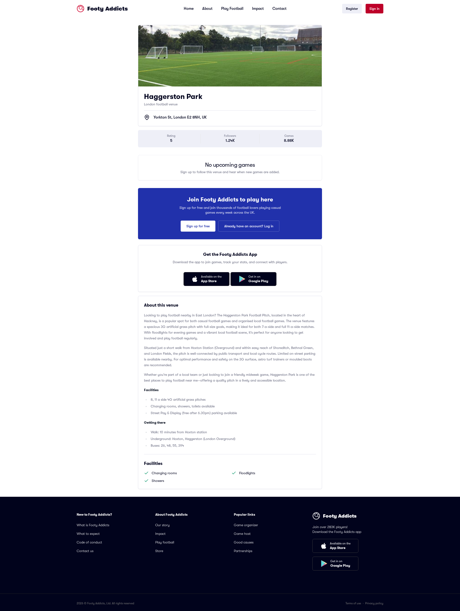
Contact (279, 8)
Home (189, 8)
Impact (258, 8)
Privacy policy (374, 603)
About (207, 8)
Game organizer (246, 525)
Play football (164, 542)
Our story (162, 525)
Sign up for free (198, 226)
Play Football (232, 8)
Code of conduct (89, 542)
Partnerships (243, 551)
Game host (242, 534)
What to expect (88, 534)
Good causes (243, 542)
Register (352, 9)
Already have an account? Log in (248, 226)
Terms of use (353, 603)
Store (159, 551)
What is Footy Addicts (93, 525)
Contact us (85, 551)
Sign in (374, 9)
